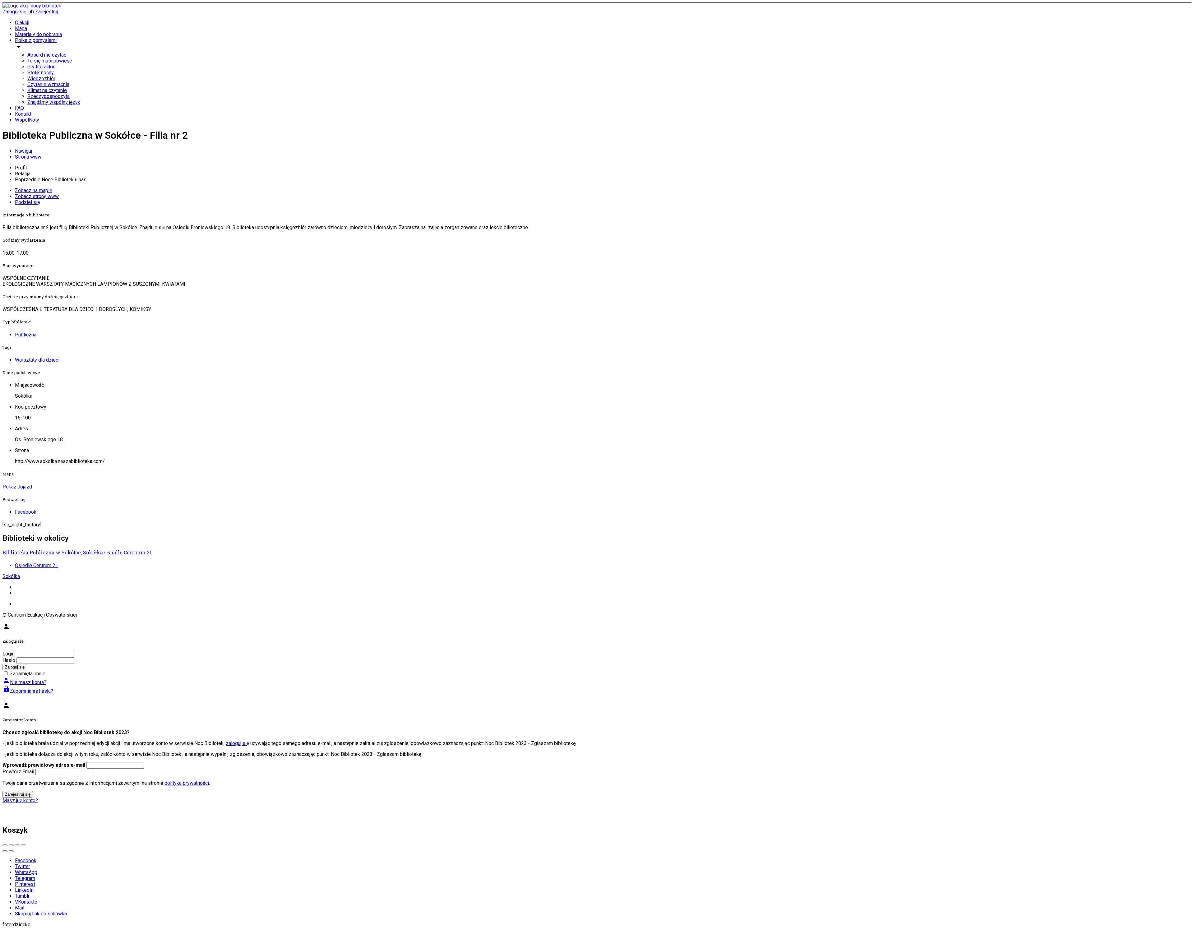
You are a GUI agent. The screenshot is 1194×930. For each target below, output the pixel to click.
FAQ (19, 108)
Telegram (25, 878)
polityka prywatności (186, 783)
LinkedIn (24, 890)
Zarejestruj (46, 12)
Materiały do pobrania (38, 34)
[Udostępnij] (11, 845)
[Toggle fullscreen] (17, 845)
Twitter (22, 866)
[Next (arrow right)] (11, 851)
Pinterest (25, 884)
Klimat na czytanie (47, 90)
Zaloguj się (14, 12)
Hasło (8, 660)
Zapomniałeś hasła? (27, 691)
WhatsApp (26, 872)
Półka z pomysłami (36, 40)
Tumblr (22, 896)
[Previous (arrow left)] (4, 851)
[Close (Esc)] (4, 845)
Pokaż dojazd (17, 487)
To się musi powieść (49, 61)
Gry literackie (41, 67)
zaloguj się (237, 743)
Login (8, 654)
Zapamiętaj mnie (27, 674)
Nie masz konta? (24, 682)
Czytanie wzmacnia (48, 84)
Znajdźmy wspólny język (53, 102)
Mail (19, 908)
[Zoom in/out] (23, 845)
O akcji (22, 22)
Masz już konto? (20, 800)
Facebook (25, 860)
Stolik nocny (40, 73)
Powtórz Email (18, 772)
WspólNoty (27, 120)
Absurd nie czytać (46, 55)
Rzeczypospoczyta (48, 96)
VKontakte (26, 902)
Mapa (21, 28)
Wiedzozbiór (41, 78)
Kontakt (23, 114)
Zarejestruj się (17, 794)
